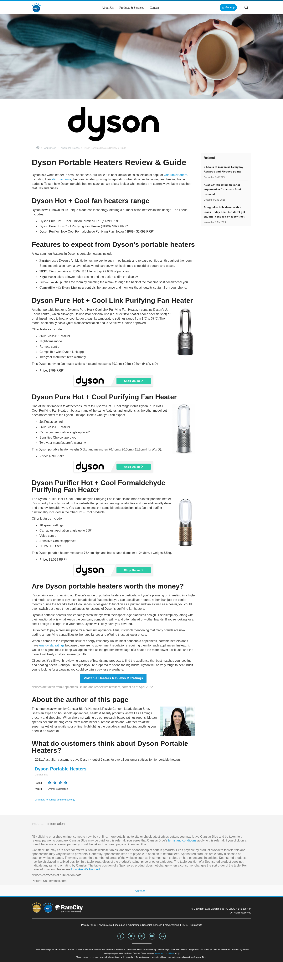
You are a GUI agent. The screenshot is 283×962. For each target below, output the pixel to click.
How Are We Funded (85, 869)
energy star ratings (51, 645)
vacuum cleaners (175, 175)
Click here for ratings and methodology (55, 799)
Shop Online (132, 380)
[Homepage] (37, 148)
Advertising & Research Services (145, 925)
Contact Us (196, 925)
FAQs (185, 925)
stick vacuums (61, 179)
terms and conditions (181, 840)
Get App (229, 7)
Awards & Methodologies (112, 925)
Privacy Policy (88, 925)
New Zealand (172, 925)
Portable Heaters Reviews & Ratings (113, 678)
